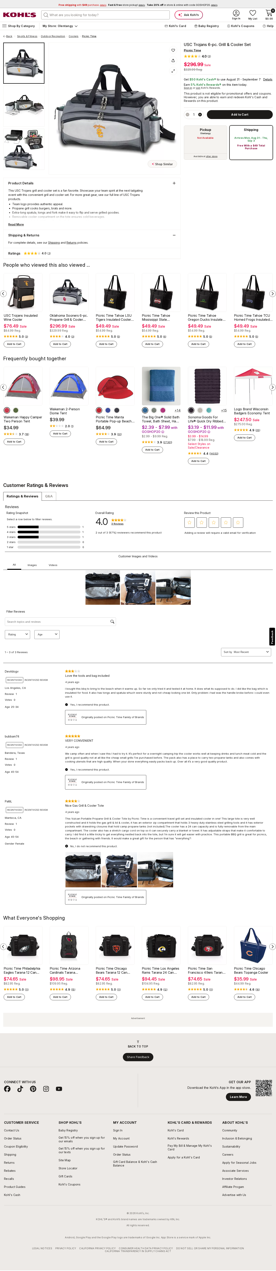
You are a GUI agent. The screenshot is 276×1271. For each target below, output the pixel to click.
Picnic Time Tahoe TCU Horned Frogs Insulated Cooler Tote (252, 317)
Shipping (251, 130)
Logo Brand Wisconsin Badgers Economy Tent (252, 411)
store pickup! (126, 4)
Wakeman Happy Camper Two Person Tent (23, 419)
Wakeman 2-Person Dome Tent (65, 411)
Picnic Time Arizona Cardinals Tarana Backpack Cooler (65, 970)
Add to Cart (14, 344)
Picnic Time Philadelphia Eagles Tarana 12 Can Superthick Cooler (22, 970)
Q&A (49, 496)
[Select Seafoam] (209, 410)
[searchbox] (105, 14)
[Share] (173, 60)
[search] (46, 14)
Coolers (74, 36)
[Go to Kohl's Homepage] (19, 15)
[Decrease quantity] (187, 114)
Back (10, 36)
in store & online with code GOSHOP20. (182, 4)
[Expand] (173, 71)
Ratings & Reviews (22, 496)
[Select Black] (117, 410)
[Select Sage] (154, 410)
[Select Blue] (108, 410)
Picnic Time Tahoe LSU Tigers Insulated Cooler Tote (114, 317)
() (26, 336)
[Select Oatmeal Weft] (200, 410)
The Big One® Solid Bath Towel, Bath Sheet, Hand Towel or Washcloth (161, 419)
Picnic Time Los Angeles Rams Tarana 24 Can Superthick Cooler (160, 970)
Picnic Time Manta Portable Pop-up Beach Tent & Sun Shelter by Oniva (114, 419)
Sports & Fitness (27, 36)
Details (268, 79)
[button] (197, 56)
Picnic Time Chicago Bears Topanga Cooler (251, 970)
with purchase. (82, 4)
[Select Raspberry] (163, 410)
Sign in (188, 87)
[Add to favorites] (173, 50)
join (198, 87)
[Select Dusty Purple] (191, 410)
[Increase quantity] (200, 114)
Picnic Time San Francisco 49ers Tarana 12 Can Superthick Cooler (207, 970)
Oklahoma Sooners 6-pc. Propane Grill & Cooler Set (69, 317)
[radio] (205, 142)
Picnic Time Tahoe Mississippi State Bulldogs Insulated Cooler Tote (161, 317)
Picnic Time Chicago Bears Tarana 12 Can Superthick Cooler (111, 970)
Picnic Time (89, 36)
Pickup (205, 130)
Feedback (272, 637)
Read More (16, 224)
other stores (211, 156)
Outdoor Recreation (53, 36)
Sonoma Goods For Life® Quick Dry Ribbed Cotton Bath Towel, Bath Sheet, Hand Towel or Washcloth (206, 419)
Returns (71, 242)
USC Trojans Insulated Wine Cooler (21, 317)
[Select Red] (7, 410)
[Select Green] (16, 410)
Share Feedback (138, 1057)
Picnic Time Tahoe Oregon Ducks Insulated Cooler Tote (206, 317)
